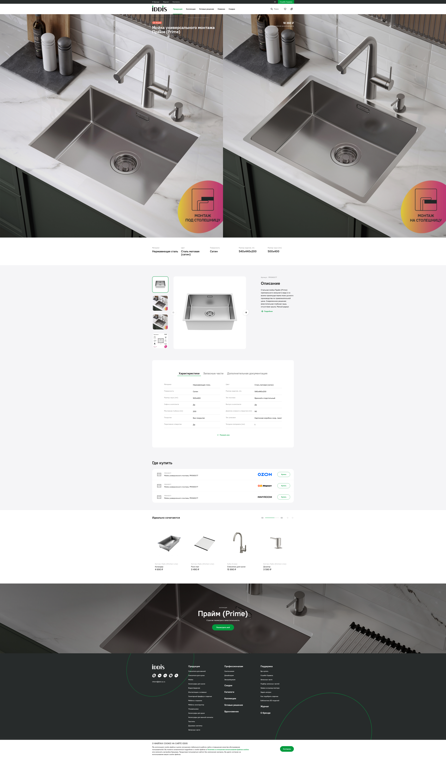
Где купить (264, 671)
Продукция (177, 9)
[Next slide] (246, 312)
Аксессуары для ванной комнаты (200, 717)
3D (275, 2)
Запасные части (213, 373)
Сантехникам (229, 671)
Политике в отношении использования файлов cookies (228, 749)
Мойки (183, 17)
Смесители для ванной (197, 671)
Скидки (232, 9)
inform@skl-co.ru (158, 682)
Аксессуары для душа (196, 713)
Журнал (166, 2)
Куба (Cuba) (268, 564)
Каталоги (229, 691)
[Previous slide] (173, 312)
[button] (287, 517)
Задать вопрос (266, 692)
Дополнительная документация (247, 373)
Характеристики (189, 373)
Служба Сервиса (286, 2)
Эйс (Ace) (159, 564)
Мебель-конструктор (196, 705)
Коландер (195, 566)
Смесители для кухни (196, 675)
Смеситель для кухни (164, 566)
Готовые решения (206, 9)
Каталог (162, 17)
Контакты (176, 2)
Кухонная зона (173, 17)
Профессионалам (233, 666)
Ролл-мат (231, 566)
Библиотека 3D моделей (270, 700)
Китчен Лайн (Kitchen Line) (202, 564)
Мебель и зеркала (195, 700)
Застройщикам (229, 680)
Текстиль (191, 721)
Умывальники (193, 709)
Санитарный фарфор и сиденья (200, 696)
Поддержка (267, 666)
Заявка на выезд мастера (270, 688)
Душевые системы (195, 726)
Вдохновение (231, 711)
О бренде (155, 2)
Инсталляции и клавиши (197, 692)
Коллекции (190, 9)
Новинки (221, 9)
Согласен (287, 749)
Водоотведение (194, 688)
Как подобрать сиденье (269, 696)
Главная (154, 17)
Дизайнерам (229, 675)
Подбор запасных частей (270, 684)
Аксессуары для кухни (196, 684)
